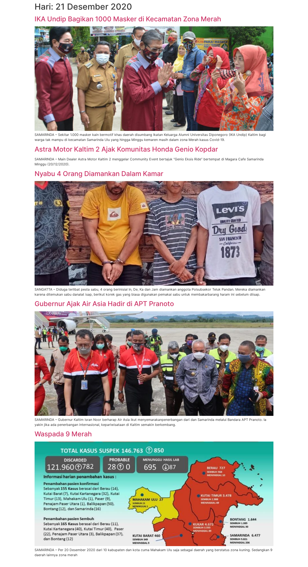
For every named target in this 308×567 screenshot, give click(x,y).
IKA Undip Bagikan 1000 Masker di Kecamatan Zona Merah (128, 19)
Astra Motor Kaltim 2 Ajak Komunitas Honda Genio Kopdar (126, 149)
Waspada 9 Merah (63, 434)
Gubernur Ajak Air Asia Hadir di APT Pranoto (104, 304)
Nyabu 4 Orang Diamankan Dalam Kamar (99, 174)
